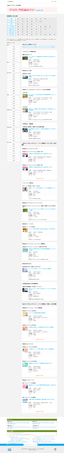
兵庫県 (23, 21)
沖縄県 (50, 26)
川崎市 (25, 422)
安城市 (36, 423)
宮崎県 (41, 26)
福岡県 (18, 26)
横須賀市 (11, 423)
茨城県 (14, 58)
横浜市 (9, 422)
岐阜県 (23, 24)
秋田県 (36, 29)
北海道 (18, 29)
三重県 (27, 24)
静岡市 (39, 422)
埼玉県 (14, 51)
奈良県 (36, 21)
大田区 (9, 423)
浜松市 (37, 422)
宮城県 (32, 29)
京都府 (27, 21)
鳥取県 (27, 34)
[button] (56, 46)
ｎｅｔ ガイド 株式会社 (50, 46)
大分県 (36, 26)
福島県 (45, 29)
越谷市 (14, 423)
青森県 (23, 29)
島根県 (32, 34)
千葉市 (22, 422)
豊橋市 (33, 423)
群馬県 (14, 60)
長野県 (14, 140)
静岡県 (32, 24)
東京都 (14, 46)
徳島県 (45, 34)
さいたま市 (14, 422)
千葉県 (14, 53)
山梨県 (14, 138)
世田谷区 (27, 422)
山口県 (36, 34)
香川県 (41, 34)
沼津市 (45, 422)
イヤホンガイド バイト (41, 46)
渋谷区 (20, 422)
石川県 (14, 133)
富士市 (42, 422)
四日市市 (50, 422)
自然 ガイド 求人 (25, 46)
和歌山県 (40, 21)
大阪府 (18, 21)
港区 (17, 422)
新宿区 (11, 422)
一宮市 (39, 423)
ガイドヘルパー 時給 (33, 46)
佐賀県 (23, 26)
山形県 (41, 29)
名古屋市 (33, 422)
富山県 (14, 131)
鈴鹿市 (53, 422)
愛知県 (18, 24)
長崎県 (27, 26)
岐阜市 (47, 422)
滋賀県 (32, 21)
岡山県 (23, 34)
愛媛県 (50, 34)
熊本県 (32, 26)
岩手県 (27, 29)
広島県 (18, 34)
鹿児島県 (45, 26)
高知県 (54, 34)
